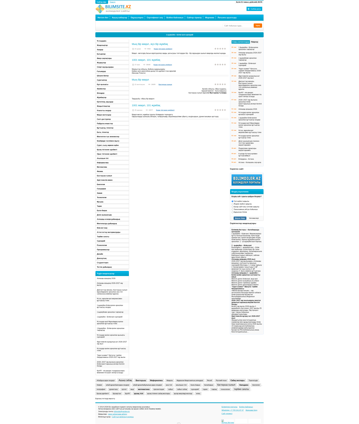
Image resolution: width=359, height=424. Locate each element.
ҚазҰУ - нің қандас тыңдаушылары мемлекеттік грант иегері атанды (111, 372)
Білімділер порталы (229, 407)
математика (143, 389)
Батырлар (101, 54)
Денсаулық (101, 258)
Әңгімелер (101, 89)
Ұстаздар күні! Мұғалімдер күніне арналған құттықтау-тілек (110, 323)
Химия (99, 193)
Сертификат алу (155, 17)
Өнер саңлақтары (104, 58)
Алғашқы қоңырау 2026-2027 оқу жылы (110, 284)
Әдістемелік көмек (104, 180)
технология (225, 389)
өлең (198, 394)
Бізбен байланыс (174, 17)
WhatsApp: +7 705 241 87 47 (233, 410)
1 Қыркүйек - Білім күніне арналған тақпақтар (110, 329)
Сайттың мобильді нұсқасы (123, 417)
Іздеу (258, 26)
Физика (100, 171)
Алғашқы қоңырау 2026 (106, 278)
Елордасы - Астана (246, 159)
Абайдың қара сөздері (106, 381)
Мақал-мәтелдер (104, 115)
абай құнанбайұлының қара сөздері (147, 385)
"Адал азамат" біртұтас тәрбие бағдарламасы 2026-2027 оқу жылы (111, 356)
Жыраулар (101, 63)
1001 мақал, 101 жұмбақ (146, 60)
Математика (102, 167)
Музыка (100, 202)
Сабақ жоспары (238, 380)
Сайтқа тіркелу (194, 17)
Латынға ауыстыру (227, 17)
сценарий (195, 389)
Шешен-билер (103, 76)
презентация (159, 389)
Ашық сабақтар (119, 17)
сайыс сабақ (182, 389)
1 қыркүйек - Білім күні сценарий (179, 35)
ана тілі (169, 385)
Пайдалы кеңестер (105, 124)
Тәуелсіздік (253, 381)
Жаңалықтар (102, 45)
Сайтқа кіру (102, 2)
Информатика (103, 163)
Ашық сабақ (125, 380)
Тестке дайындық (104, 267)
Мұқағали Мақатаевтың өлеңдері (190, 381)
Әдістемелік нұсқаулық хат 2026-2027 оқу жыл (112, 343)
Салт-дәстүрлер (104, 119)
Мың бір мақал (140, 79)
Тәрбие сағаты (103, 237)
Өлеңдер (100, 93)
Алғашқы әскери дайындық (108, 219)
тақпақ (214, 389)
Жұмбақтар (101, 97)
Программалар (103, 250)
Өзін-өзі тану (102, 228)
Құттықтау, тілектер (105, 128)
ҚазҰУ (127, 394)
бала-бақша (195, 385)
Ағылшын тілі (102, 158)
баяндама (243, 385)
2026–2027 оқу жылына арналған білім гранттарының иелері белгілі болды (110, 364)
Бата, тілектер (103, 132)
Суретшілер (102, 80)
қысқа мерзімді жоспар (183, 394)
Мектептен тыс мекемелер (108, 137)
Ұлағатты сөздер (104, 111)
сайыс (170, 389)
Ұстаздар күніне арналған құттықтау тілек (111, 349)
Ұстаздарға (101, 41)
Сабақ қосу (256, 9)
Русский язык (221, 381)
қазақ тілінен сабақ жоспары (158, 394)
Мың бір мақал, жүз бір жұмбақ (150, 44)
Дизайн (100, 254)
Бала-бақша (102, 211)
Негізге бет (103, 17)
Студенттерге (102, 263)
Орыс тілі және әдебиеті (107, 154)
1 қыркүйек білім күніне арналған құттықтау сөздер (110, 306)
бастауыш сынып (226, 385)
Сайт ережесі (227, 414)
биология (256, 385)
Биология (101, 184)
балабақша (208, 385)
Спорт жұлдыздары (105, 67)
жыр (132, 389)
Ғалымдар (101, 71)
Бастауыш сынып (165, 84)
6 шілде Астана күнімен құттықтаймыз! (248, 155)
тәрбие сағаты (241, 389)
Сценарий (101, 241)
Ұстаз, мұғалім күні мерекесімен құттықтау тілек (109, 300)
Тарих (99, 206)
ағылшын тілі (181, 385)
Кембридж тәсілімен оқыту (108, 141)
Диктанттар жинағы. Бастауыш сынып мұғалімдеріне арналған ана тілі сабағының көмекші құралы (112, 292)
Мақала (170, 381)
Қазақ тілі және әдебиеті (163, 49)
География (101, 189)
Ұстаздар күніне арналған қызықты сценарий (111, 336)
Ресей (209, 381)
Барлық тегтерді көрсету (105, 399)
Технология (101, 197)
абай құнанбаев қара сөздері (117, 385)
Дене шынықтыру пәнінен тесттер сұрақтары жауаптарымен (249, 143)
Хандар (100, 50)
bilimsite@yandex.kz (122, 411)
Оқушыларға (137, 17)
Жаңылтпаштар (103, 106)
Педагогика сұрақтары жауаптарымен (247, 149)
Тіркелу (112, 2)
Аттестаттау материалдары (108, 232)
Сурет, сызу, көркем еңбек (108, 145)
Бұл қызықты (102, 84)
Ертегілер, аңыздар (105, 102)
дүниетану (113, 389)
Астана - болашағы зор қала (250, 162)
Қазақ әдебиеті (103, 394)
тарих (205, 389)
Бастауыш (141, 380)
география (101, 389)
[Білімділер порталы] (248, 185)
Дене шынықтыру (104, 215)
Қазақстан (117, 394)
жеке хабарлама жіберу (117, 414)
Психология (102, 245)
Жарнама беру (251, 410)
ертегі (124, 389)
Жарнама (209, 17)
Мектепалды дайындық (107, 224)
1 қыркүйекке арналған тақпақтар (110, 312)
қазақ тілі (138, 393)
